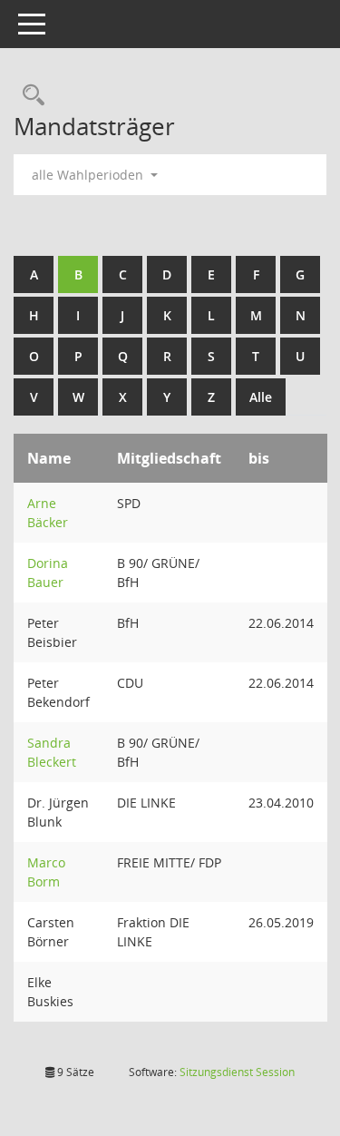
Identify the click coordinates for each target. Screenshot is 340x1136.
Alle (260, 397)
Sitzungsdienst (237, 1072)
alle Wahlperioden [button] (89, 174)
